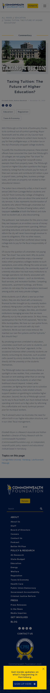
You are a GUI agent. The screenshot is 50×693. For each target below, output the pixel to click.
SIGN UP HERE (23, 684)
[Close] (43, 669)
